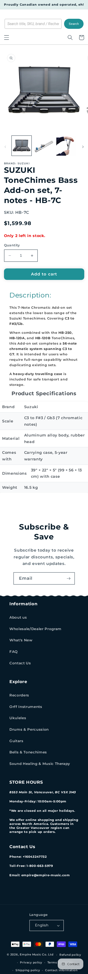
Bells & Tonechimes (28, 752)
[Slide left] (5, 147)
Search (74, 24)
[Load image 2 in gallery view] (44, 145)
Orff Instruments (25, 706)
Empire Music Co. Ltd (36, 954)
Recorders (19, 695)
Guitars (16, 741)
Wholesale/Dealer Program (35, 629)
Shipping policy (27, 970)
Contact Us (20, 663)
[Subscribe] (68, 578)
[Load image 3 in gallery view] (66, 145)
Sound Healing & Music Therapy (39, 763)
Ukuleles (17, 718)
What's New (21, 640)
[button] (6, 37)
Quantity (12, 245)
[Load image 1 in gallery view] (21, 145)
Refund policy (70, 954)
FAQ (13, 651)
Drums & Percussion (29, 729)
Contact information (61, 970)
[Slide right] (83, 147)
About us (18, 617)
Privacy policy (31, 962)
